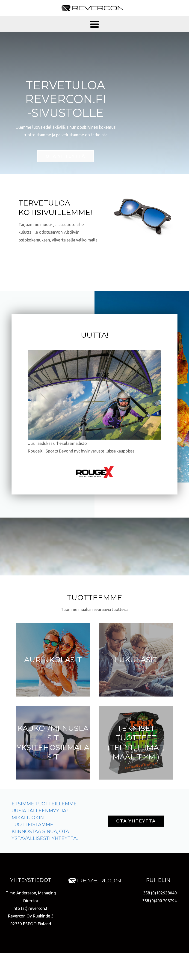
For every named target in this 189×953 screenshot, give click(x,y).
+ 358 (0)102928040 (158, 892)
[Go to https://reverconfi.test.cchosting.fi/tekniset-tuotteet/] (136, 743)
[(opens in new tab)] (142, 215)
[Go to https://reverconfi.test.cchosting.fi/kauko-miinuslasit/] (53, 743)
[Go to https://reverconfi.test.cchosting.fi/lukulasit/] (136, 660)
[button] (65, 156)
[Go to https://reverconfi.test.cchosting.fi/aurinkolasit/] (53, 660)
